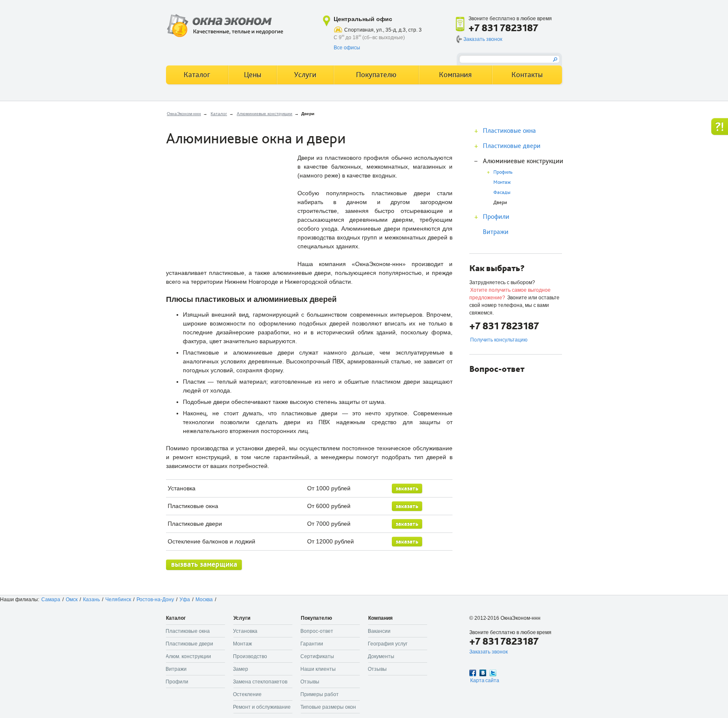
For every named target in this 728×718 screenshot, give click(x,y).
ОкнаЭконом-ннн (184, 113)
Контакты (527, 75)
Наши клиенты (318, 669)
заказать (407, 488)
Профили (496, 217)
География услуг (387, 644)
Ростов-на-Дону (155, 599)
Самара (50, 599)
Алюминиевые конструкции (264, 113)
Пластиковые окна (509, 130)
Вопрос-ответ (316, 631)
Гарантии (311, 644)
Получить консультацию (498, 340)
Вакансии (379, 631)
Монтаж (502, 182)
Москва (204, 599)
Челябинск (118, 599)
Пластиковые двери (512, 146)
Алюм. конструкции (188, 656)
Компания (455, 75)
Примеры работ (319, 694)
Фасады (502, 192)
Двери (500, 202)
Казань (91, 599)
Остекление (247, 694)
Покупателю (376, 75)
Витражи (496, 232)
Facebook (472, 673)
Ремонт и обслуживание (262, 707)
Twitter (493, 673)
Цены (252, 75)
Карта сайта (484, 680)
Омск (72, 599)
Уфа (184, 599)
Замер (240, 669)
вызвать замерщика (204, 564)
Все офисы (347, 48)
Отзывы (309, 682)
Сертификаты (317, 656)
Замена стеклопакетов (260, 682)
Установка (245, 631)
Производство (250, 656)
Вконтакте (482, 673)
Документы (381, 656)
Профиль (503, 172)
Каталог (219, 113)
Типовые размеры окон (328, 707)
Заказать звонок (482, 39)
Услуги (305, 75)
